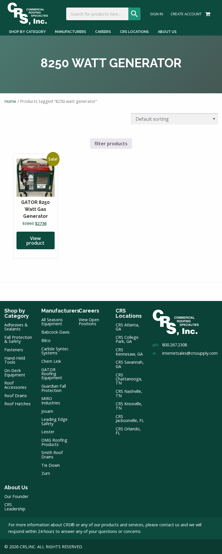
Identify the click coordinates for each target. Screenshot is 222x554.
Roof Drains (15, 395)
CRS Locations (134, 31)
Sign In (156, 14)
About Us (167, 31)
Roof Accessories (15, 385)
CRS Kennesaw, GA (129, 351)
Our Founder (16, 496)
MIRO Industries (50, 400)
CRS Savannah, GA (130, 364)
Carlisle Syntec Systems (55, 351)
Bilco (46, 340)
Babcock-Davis (55, 332)
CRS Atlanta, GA (127, 327)
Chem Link (51, 361)
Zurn (45, 473)
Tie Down (50, 465)
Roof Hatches (17, 403)
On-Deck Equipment (14, 372)
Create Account (186, 14)
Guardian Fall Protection (53, 388)
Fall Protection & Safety (18, 339)
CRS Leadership (14, 506)
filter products (111, 143)
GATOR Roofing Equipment (51, 374)
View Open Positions (89, 321)
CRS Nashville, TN (129, 393)
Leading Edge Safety (54, 421)
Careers (103, 31)
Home (10, 101)
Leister (47, 431)
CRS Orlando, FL (128, 431)
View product (35, 240)
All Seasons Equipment (52, 321)
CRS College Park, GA (127, 339)
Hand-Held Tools (14, 360)
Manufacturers (70, 31)
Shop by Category (27, 31)
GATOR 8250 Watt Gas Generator (35, 209)
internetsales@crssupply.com (190, 353)
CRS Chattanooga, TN (129, 379)
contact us (169, 524)
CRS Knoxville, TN (129, 405)
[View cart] (207, 13)
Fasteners (13, 349)
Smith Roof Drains (52, 454)
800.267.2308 (174, 344)
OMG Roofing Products (54, 442)
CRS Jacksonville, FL (130, 418)
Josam (47, 411)
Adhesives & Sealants (16, 327)
